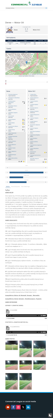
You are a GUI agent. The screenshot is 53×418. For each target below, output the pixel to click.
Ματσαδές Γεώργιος (34, 158)
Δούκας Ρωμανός (12, 119)
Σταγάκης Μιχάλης (34, 104)
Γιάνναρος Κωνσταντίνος (35, 155)
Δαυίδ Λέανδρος (33, 138)
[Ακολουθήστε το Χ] (23, 407)
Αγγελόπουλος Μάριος (13, 126)
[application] (26, 315)
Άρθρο (8, 186)
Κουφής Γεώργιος (34, 121)
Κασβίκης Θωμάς (11, 147)
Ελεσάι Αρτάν (33, 151)
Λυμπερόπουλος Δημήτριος (36, 145)
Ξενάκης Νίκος (33, 94)
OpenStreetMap (40, 74)
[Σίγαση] (41, 315)
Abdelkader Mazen (12, 154)
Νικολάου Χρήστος (34, 107)
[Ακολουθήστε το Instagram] (18, 407)
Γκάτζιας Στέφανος (34, 118)
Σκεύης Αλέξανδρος (34, 148)
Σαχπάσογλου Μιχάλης (35, 134)
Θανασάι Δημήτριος (34, 97)
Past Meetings (25, 186)
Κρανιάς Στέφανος (34, 128)
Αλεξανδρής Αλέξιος (12, 105)
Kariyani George (11, 129)
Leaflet (30, 74)
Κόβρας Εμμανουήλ (12, 133)
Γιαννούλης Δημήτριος (13, 94)
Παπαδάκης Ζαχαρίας (12, 112)
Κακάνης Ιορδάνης (34, 141)
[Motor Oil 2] (5, 84)
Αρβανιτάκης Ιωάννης (12, 158)
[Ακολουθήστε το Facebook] (13, 407)
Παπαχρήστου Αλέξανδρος (14, 97)
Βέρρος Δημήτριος (12, 151)
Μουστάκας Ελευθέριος (35, 131)
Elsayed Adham (11, 122)
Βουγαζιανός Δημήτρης (35, 124)
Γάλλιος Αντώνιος (12, 141)
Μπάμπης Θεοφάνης (34, 111)
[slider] (44, 315)
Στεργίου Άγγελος (34, 101)
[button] (26, 62)
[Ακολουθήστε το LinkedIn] (28, 407)
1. (10, 318)
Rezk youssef (11, 116)
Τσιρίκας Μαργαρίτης (34, 114)
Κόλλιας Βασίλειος (12, 109)
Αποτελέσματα (15, 186)
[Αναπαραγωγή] (8, 315)
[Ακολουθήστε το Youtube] (8, 407)
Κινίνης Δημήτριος (12, 144)
